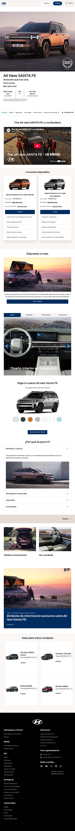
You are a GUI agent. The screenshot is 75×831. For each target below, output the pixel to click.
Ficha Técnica (37, 301)
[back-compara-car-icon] (12, 656)
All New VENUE (61, 686)
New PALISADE (8, 775)
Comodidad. (11, 507)
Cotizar (57, 3)
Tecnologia (27, 112)
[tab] (37, 346)
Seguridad (18, 112)
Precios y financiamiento (52, 112)
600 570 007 (47, 754)
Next (68, 346)
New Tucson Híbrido (10, 789)
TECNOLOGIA (63, 315)
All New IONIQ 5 (8, 798)
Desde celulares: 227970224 (52, 757)
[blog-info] (3, 3)
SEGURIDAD (29, 315)
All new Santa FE (9, 772)
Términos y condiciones (57, 771)
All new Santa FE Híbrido (11, 792)
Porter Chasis (8, 816)
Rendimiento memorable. (16, 494)
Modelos (47, 3)
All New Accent (8, 748)
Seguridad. (10, 500)
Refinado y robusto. (14, 449)
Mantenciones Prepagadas (49, 737)
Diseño (11, 112)
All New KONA (26, 686)
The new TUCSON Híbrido (12, 786)
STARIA (6, 807)
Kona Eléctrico (8, 795)
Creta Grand (8, 763)
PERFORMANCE (45, 315)
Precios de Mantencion (47, 743)
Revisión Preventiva (46, 740)
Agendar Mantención (47, 734)
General (4, 112)
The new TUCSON (9, 769)
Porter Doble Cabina (10, 819)
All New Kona (8, 766)
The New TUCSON (63, 654)
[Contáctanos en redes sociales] (41, 766)
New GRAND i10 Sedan (11, 745)
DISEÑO (12, 315)
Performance (37, 112)
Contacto (43, 745)
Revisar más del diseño (37, 432)
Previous (7, 346)
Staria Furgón (8, 810)
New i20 (6, 737)
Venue (6, 757)
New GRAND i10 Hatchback (12, 734)
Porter (6, 813)
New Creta (7, 760)
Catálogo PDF (68, 113)
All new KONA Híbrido (10, 783)
